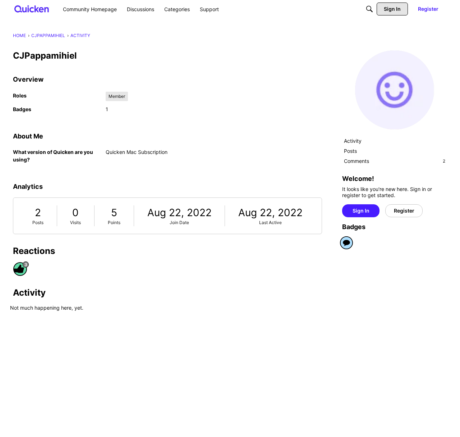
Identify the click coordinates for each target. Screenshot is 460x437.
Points (114, 222)
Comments (394, 161)
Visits (75, 222)
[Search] (369, 9)
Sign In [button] (361, 211)
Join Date (179, 222)
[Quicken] (31, 9)
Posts (37, 222)
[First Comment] (346, 243)
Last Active (270, 222)
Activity (353, 141)
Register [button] (404, 211)
